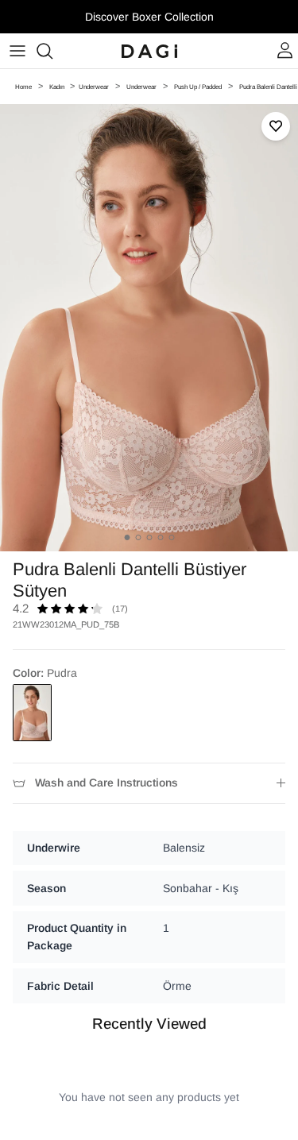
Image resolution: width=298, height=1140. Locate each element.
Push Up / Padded (198, 87)
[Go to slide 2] (138, 537)
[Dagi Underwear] (149, 51)
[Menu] (17, 50)
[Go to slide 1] (127, 537)
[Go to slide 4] (160, 537)
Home (23, 87)
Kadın (57, 87)
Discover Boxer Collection (149, 16)
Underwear (94, 87)
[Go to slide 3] (149, 537)
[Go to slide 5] (171, 537)
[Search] (52, 50)
